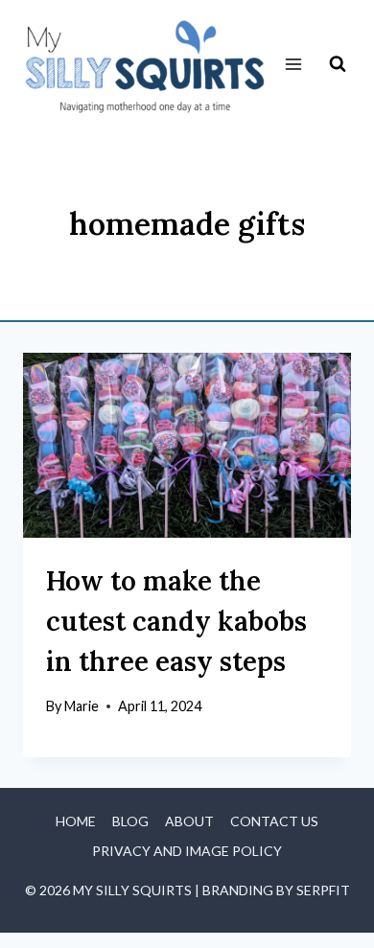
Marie (81, 706)
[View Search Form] (337, 64)
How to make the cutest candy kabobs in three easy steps (176, 621)
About (189, 821)
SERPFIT (323, 890)
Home (76, 821)
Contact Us (274, 821)
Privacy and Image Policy (187, 851)
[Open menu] (293, 65)
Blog (130, 821)
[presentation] (187, 445)
